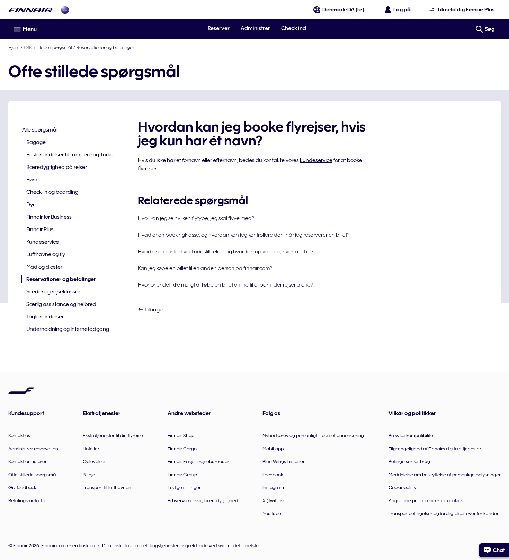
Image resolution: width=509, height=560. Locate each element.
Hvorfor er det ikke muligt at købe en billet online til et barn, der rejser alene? (225, 285)
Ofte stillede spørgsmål (48, 47)
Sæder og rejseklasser (53, 292)
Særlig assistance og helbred (61, 304)
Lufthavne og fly (45, 254)
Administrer (255, 28)
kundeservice (316, 160)
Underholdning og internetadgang (67, 329)
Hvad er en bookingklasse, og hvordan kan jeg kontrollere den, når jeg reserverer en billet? (243, 235)
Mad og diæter (44, 267)
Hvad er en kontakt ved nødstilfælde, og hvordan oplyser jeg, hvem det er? (225, 252)
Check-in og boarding (52, 192)
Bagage (36, 142)
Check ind (293, 28)
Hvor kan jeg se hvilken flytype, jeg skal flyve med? (196, 218)
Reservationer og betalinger (105, 47)
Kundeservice (42, 242)
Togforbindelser (45, 317)
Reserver (219, 28)
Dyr (30, 204)
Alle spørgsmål (39, 130)
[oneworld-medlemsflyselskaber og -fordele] (65, 10)
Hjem (13, 47)
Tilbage (153, 310)
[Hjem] (30, 10)
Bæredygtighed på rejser (56, 167)
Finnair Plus (39, 229)
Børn (31, 180)
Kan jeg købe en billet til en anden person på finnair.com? (205, 268)
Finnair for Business (49, 217)
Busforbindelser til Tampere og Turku (70, 155)
